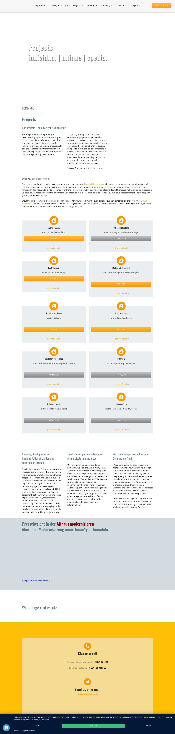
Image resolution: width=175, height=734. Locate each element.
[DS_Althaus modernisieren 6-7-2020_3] (53, 538)
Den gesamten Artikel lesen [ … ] (37, 580)
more (148, 726)
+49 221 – (91, 668)
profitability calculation (95, 184)
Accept (93, 726)
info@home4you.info (88, 694)
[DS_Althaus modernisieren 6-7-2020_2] (121, 538)
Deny (38, 726)
